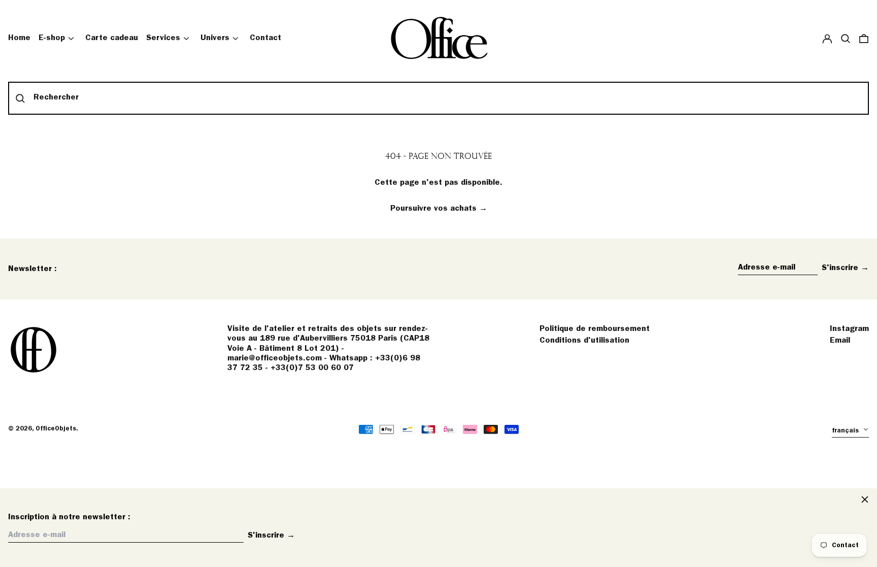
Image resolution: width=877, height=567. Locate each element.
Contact (265, 38)
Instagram (849, 328)
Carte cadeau (111, 38)
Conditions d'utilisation (584, 340)
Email (840, 340)
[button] (845, 38)
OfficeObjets (56, 428)
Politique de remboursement (594, 328)
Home (19, 38)
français (846, 430)
